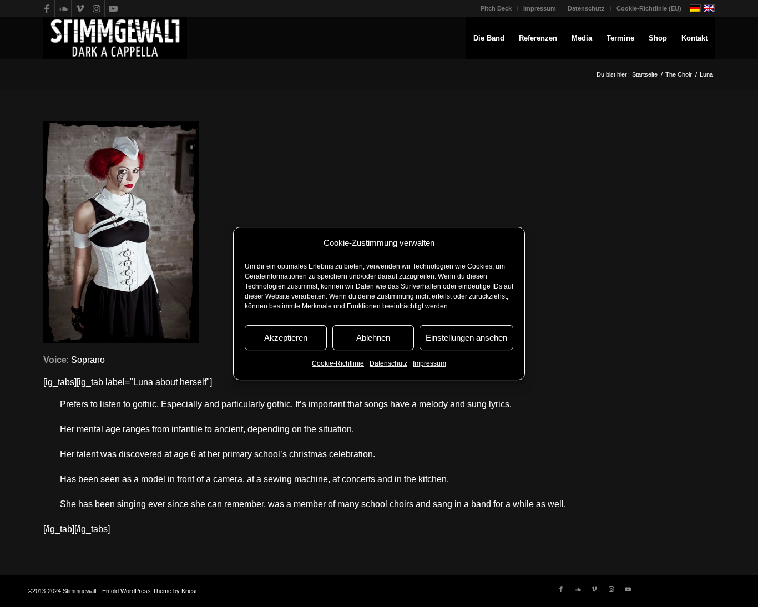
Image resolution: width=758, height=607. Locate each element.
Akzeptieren (285, 337)
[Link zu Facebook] (46, 8)
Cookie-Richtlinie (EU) (648, 8)
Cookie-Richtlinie (338, 364)
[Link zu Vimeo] (80, 8)
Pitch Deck (496, 8)
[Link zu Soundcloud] (63, 8)
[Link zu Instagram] (96, 8)
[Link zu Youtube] (113, 8)
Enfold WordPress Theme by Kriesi (149, 591)
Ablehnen (373, 337)
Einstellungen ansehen (466, 337)
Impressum (429, 364)
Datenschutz (388, 364)
